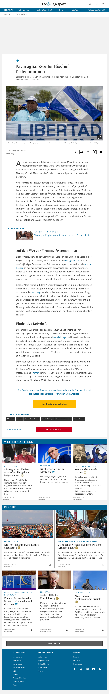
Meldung (10, 419)
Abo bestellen (17, 657)
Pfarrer (35, 372)
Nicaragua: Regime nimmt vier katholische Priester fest (61, 235)
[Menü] (4, 4)
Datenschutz (77, 664)
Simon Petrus (79, 419)
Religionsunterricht (96, 10)
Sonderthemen (43, 667)
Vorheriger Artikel (15, 429)
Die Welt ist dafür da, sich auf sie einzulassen (21, 546)
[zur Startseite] (54, 4)
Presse (15, 685)
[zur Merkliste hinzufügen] (75, 152)
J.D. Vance (76, 10)
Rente (61, 10)
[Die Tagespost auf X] (79, 669)
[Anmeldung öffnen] (103, 4)
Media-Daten (42, 657)
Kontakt (76, 657)
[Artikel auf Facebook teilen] (88, 152)
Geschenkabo (17, 660)
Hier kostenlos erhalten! (54, 404)
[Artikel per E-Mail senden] (100, 152)
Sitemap (15, 674)
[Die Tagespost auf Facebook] (74, 669)
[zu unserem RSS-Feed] (98, 669)
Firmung (36, 292)
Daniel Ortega (59, 337)
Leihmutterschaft (44, 10)
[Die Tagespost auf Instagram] (86, 669)
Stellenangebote (18, 681)
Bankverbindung (43, 664)
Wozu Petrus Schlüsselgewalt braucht (88, 597)
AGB (14, 671)
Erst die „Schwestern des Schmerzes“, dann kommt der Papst (18, 601)
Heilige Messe (72, 260)
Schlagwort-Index (19, 667)
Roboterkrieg (23, 10)
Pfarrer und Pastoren (63, 419)
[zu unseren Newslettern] (92, 669)
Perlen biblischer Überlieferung (49, 597)
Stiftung (40, 671)
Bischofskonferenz (32, 419)
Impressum (77, 660)
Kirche (15, 14)
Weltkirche (25, 14)
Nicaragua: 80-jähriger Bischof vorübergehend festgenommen (17, 472)
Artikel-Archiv (17, 664)
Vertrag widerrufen (19, 678)
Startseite (7, 14)
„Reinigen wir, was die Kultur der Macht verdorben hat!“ (79, 546)
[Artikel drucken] (81, 152)
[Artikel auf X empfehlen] (94, 152)
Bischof (19, 419)
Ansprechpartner (43, 660)
